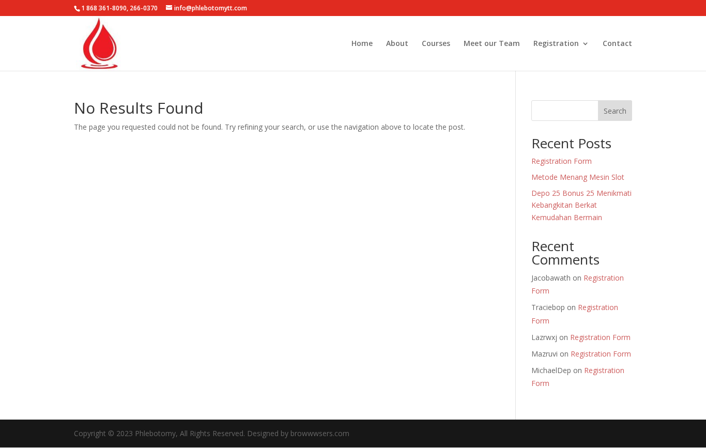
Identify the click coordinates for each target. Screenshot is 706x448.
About (397, 44)
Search (615, 111)
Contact (617, 44)
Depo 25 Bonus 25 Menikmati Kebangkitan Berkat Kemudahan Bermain (581, 205)
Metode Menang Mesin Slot (577, 177)
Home (362, 44)
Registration (556, 44)
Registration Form (561, 161)
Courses (436, 44)
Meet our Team (492, 44)
